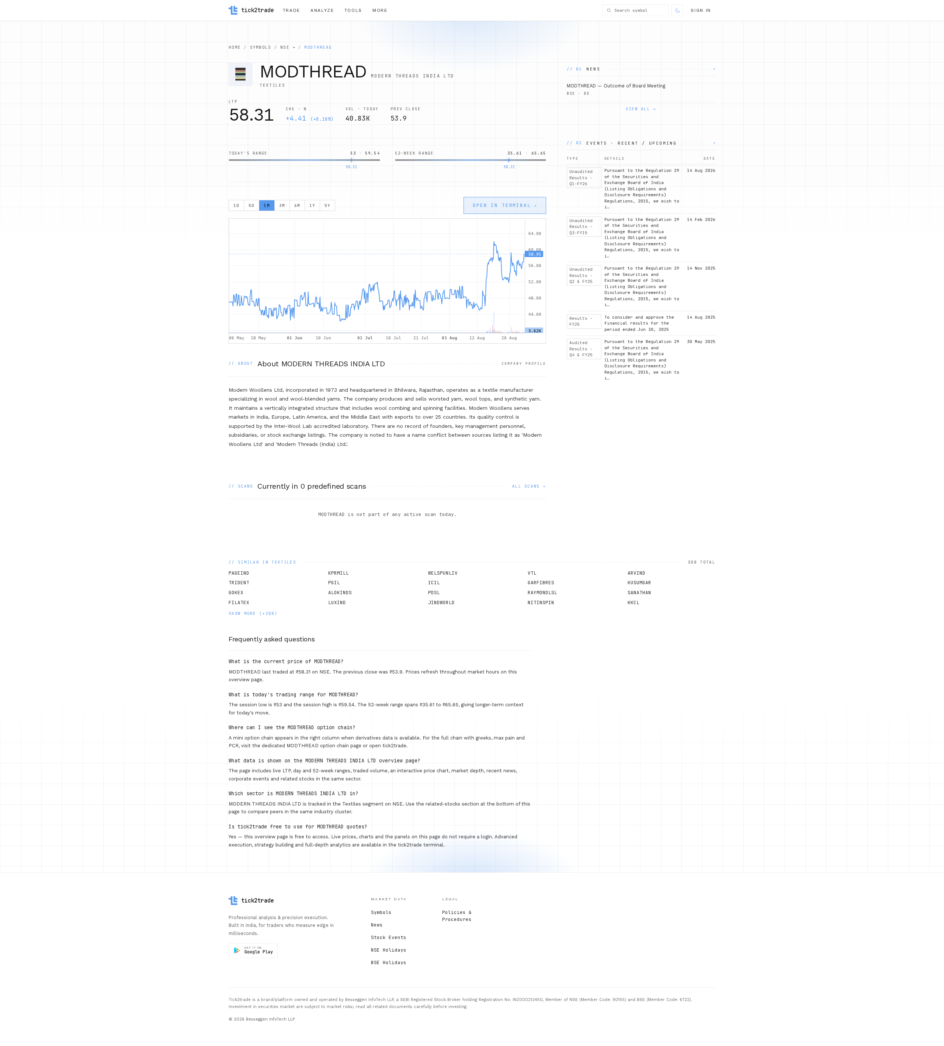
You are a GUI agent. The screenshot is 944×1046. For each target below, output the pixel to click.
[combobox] (639, 10)
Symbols (381, 912)
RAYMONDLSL (542, 592)
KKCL (633, 602)
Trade (291, 10)
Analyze (322, 10)
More (380, 10)
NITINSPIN (541, 602)
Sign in (701, 10)
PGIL (334, 582)
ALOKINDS (340, 592)
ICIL (434, 582)
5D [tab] (251, 205)
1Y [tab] (312, 205)
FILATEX (239, 602)
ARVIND (636, 573)
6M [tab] (297, 205)
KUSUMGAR (639, 582)
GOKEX (236, 592)
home (235, 47)
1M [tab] (267, 205)
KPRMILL (338, 573)
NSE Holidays (388, 950)
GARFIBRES (541, 582)
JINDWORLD (441, 602)
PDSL (434, 592)
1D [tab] (236, 205)
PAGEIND (239, 573)
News (377, 925)
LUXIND (337, 602)
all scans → (529, 486)
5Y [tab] (327, 205)
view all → (641, 108)
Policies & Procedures (457, 915)
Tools (353, 10)
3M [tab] (282, 205)
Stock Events (388, 937)
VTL (532, 573)
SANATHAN (639, 592)
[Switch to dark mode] (677, 10)
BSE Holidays (388, 962)
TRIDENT (239, 582)
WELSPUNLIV (443, 573)
